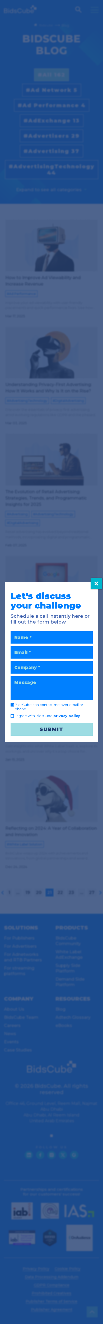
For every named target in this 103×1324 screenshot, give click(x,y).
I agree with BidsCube (47, 716)
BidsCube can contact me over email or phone (49, 707)
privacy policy (66, 716)
